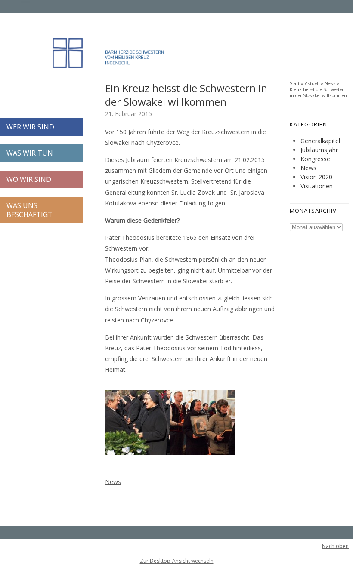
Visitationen (316, 186)
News (113, 482)
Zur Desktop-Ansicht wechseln (177, 560)
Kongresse (315, 159)
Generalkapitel (320, 141)
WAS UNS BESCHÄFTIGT (29, 210)
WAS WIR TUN (29, 153)
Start (295, 83)
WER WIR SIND (30, 127)
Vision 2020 (316, 177)
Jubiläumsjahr (319, 150)
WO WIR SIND (28, 179)
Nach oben (335, 546)
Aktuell (312, 83)
